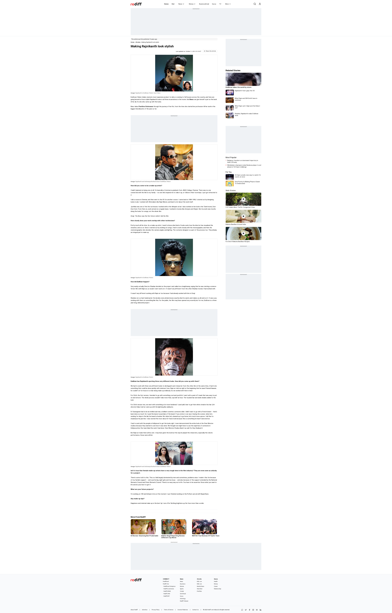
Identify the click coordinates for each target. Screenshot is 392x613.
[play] (243, 199)
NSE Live (199, 584)
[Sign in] (259, 4)
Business (182, 584)
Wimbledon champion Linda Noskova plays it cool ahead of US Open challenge (244, 166)
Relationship (217, 589)
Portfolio (199, 591)
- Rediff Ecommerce (168, 589)
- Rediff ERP (166, 596)
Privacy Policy (155, 609)
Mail (173, 4)
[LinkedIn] (260, 610)
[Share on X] (246, 610)
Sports (182, 589)
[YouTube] (257, 610)
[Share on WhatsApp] (242, 610)
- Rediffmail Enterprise (169, 586)
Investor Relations (183, 609)
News (180, 4)
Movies (138, 42)
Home (166, 4)
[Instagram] (253, 610)
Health (216, 581)
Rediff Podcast (184, 601)
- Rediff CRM (166, 593)
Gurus (214, 4)
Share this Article (211, 51)
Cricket (182, 591)
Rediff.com (211, 609)
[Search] (254, 4)
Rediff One (166, 584)
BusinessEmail (204, 4)
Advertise (144, 609)
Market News (200, 586)
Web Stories (231, 190)
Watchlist (199, 589)
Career (216, 586)
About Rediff (134, 609)
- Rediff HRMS (167, 591)
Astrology (182, 598)
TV (220, 4)
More (227, 4)
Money (191, 4)
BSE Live (199, 581)
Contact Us (195, 609)
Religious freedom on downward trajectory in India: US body (242, 161)
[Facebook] (249, 610)
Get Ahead (183, 593)
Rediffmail (166, 581)
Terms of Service (168, 609)
